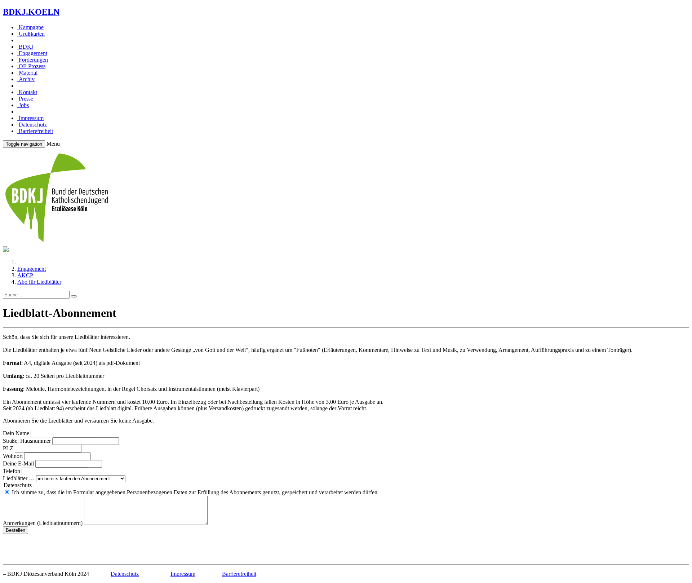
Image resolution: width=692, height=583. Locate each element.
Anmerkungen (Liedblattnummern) (43, 523)
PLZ (8, 448)
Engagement (32, 53)
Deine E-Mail (18, 463)
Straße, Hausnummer (27, 441)
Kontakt (27, 92)
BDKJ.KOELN (31, 12)
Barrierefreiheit (35, 131)
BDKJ (25, 47)
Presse (25, 99)
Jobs (23, 105)
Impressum (30, 118)
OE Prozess (31, 66)
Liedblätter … (19, 478)
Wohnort (13, 456)
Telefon (11, 471)
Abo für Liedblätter (39, 282)
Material (27, 73)
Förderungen (32, 60)
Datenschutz (32, 125)
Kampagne (30, 27)
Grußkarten (31, 34)
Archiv (26, 79)
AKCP (25, 275)
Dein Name (16, 433)
